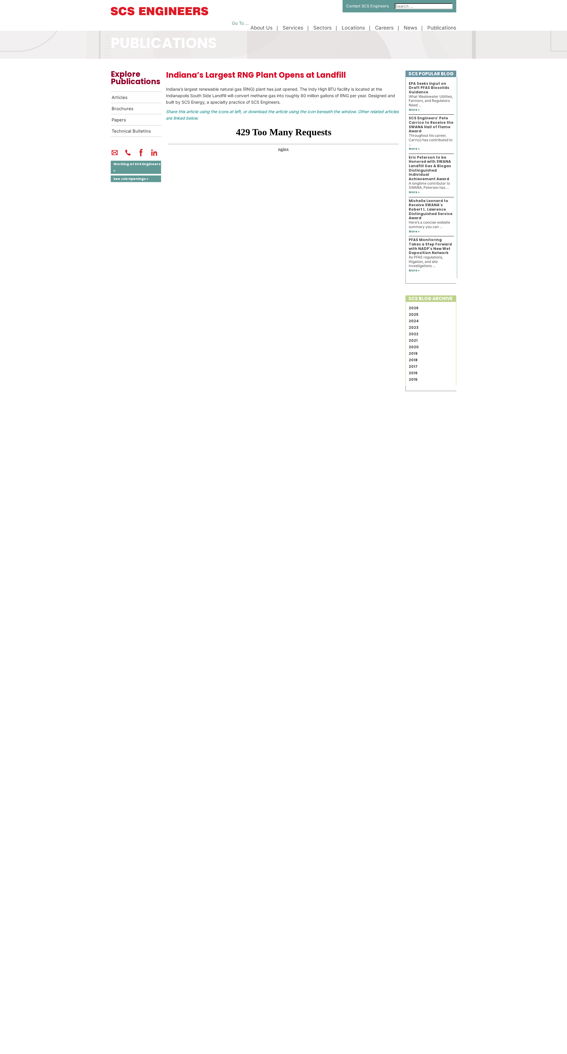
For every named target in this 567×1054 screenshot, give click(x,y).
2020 (414, 346)
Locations (353, 28)
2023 (413, 327)
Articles (120, 97)
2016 (413, 372)
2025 (413, 314)
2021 (413, 340)
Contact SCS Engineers (367, 6)
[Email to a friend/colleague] (115, 155)
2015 (413, 379)
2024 (414, 320)
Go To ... (240, 23)
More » (414, 110)
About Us (261, 28)
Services (293, 28)
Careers (384, 28)
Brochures (122, 108)
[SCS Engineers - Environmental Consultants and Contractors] (159, 14)
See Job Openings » (130, 178)
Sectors (322, 28)
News (410, 28)
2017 (413, 366)
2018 (413, 359)
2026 (413, 307)
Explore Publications (135, 78)
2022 (413, 333)
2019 (413, 353)
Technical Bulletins (131, 131)
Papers (119, 120)
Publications (441, 28)
